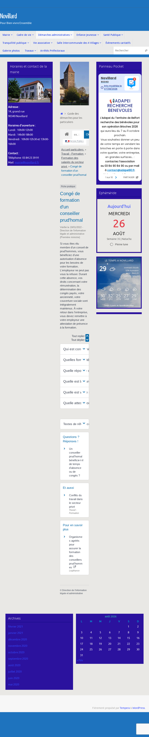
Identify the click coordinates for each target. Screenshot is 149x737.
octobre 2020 (16, 652)
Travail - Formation (72, 153)
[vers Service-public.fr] (74, 142)
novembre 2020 (17, 646)
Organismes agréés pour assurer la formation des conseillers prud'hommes (75, 552)
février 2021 (15, 626)
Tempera (125, 708)
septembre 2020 (18, 659)
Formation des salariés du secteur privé (72, 162)
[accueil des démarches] (67, 134)
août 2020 (14, 665)
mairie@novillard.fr (27, 162)
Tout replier (78, 336)
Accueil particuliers (72, 149)
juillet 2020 (15, 671)
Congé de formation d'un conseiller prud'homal (73, 170)
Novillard (8, 16)
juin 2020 (13, 678)
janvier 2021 (15, 633)
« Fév (80, 660)
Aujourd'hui (119, 206)
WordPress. (138, 708)
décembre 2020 (17, 639)
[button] (75, 349)
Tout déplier (78, 339)
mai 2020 (13, 684)
